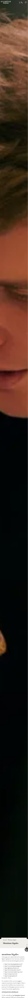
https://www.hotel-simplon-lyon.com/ (13, 972)
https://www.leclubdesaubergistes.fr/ (13, 966)
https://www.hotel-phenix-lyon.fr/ (12, 970)
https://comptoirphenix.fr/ (10, 976)
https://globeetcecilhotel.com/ (11, 968)
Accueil (5, 940)
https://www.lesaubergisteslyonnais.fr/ (13, 964)
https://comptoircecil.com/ (10, 974)
